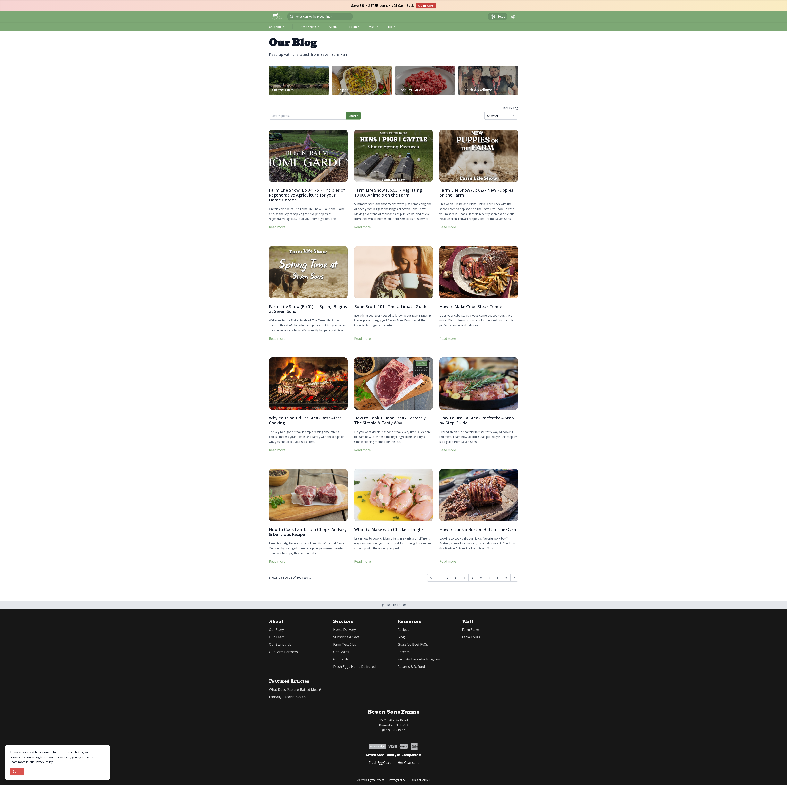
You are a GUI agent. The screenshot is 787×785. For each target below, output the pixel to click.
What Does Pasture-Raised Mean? (295, 689)
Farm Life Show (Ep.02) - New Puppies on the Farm (476, 192)
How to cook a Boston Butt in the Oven (477, 529)
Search (353, 116)
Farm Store (470, 629)
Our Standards (280, 644)
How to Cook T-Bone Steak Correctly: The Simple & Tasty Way (390, 420)
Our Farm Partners (283, 652)
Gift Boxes (341, 652)
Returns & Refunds (412, 666)
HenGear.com (408, 762)
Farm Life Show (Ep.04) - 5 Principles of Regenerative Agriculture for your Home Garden (307, 195)
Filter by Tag (509, 108)
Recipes (403, 629)
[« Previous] (431, 578)
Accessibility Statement (370, 780)
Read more (277, 227)
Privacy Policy (397, 780)
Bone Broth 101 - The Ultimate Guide (391, 306)
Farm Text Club (345, 644)
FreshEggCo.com (381, 762)
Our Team (276, 637)
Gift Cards (340, 659)
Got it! (17, 771)
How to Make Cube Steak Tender (471, 306)
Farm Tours (471, 637)
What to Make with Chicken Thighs (389, 529)
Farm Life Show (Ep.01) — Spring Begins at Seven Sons (308, 309)
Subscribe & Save (346, 637)
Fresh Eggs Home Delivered (354, 666)
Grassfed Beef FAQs (413, 644)
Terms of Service (420, 780)
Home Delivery (344, 629)
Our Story (276, 629)
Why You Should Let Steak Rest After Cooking (305, 420)
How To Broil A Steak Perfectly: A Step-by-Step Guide (477, 420)
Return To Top (396, 605)
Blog (401, 637)
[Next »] (514, 578)
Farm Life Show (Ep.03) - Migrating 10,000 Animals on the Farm (388, 192)
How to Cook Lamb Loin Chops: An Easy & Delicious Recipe (308, 532)
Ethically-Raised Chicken (287, 697)
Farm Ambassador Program (419, 659)
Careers (404, 652)
